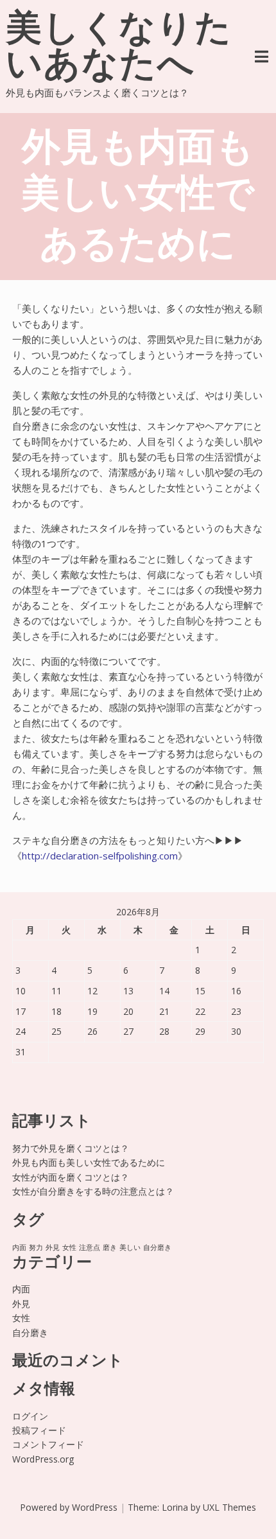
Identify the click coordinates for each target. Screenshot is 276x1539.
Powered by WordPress (68, 1507)
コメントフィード (48, 1444)
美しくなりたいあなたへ (119, 49)
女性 (69, 1247)
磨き (110, 1247)
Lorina (175, 1507)
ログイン (30, 1416)
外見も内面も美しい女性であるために (88, 1162)
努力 (36, 1247)
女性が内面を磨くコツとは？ (70, 1177)
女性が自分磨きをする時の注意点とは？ (93, 1191)
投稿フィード (39, 1430)
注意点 (89, 1247)
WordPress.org (43, 1459)
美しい (130, 1247)
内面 (19, 1247)
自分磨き (157, 1247)
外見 (53, 1247)
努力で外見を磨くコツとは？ (70, 1148)
